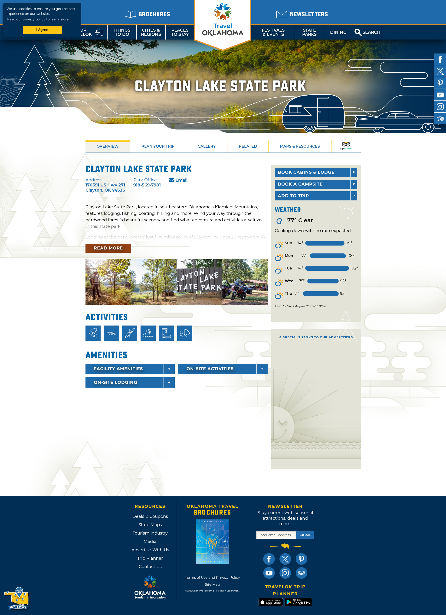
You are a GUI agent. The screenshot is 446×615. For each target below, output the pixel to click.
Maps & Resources (300, 146)
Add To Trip (293, 195)
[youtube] (440, 95)
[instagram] (440, 107)
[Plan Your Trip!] (16, 599)
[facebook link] (269, 559)
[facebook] (440, 59)
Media (150, 541)
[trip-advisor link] (301, 573)
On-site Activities (210, 368)
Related (248, 146)
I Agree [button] (42, 30)
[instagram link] (285, 573)
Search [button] (371, 32)
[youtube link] (269, 573)
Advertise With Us (150, 549)
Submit (305, 535)
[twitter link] (285, 559)
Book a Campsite (300, 184)
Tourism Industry (150, 533)
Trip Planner (150, 558)
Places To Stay (180, 32)
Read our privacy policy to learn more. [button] (38, 19)
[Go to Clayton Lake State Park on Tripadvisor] (346, 146)
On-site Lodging (115, 382)
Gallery (207, 146)
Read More (108, 248)
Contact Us (150, 566)
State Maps (150, 524)
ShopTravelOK (80, 32)
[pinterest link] (301, 559)
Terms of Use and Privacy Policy (212, 577)
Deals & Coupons (150, 516)
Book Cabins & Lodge (306, 172)
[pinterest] (440, 83)
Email (181, 180)
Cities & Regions (151, 32)
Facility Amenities (118, 368)
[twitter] (440, 71)
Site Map (212, 584)
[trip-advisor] (440, 118)
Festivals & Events (273, 32)
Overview (107, 146)
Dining (338, 32)
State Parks (309, 32)
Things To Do (122, 32)
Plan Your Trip (158, 146)
